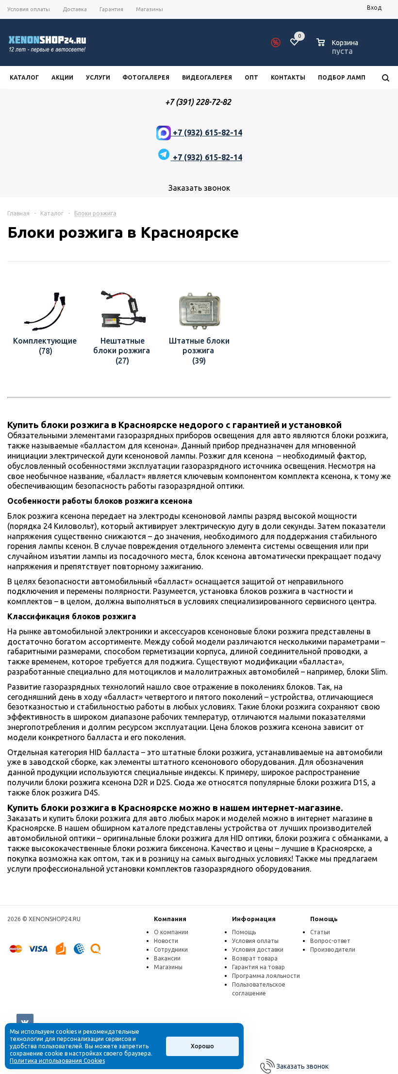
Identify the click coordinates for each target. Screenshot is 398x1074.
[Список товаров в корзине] (338, 49)
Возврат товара (255, 958)
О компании (171, 932)
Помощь (324, 918)
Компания (170, 918)
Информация (254, 918)
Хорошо (202, 1046)
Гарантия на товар (258, 967)
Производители (332, 949)
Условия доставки (257, 949)
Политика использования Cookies (57, 1060)
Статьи (320, 932)
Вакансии (167, 958)
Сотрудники (171, 949)
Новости (166, 941)
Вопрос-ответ (330, 941)
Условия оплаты (255, 941)
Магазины (168, 967)
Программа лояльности (266, 976)
